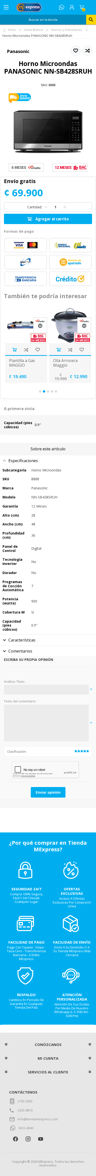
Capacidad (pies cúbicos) (18, 424)
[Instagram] (27, 1139)
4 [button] (52, 391)
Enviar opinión (48, 792)
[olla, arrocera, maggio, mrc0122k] (70, 324)
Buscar (91, 20)
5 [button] (56, 391)
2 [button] (44, 391)
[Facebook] (15, 1139)
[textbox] (43, 20)
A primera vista (19, 408)
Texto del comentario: (20, 701)
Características (21, 640)
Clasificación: (17, 751)
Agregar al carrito (14, 349)
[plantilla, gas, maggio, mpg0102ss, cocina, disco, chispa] (26, 324)
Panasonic (18, 51)
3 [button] (48, 391)
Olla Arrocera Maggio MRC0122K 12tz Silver (67, 367)
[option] (26, 344)
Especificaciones (23, 460)
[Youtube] (40, 1139)
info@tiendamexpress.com (37, 1119)
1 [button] (40, 391)
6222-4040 (25, 1128)
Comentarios (20, 651)
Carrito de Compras (82, 7)
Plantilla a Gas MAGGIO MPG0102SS (22, 365)
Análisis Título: (14, 682)
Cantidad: (34, 206)
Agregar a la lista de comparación (26, 349)
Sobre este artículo (48, 449)
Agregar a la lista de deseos (37, 349)
